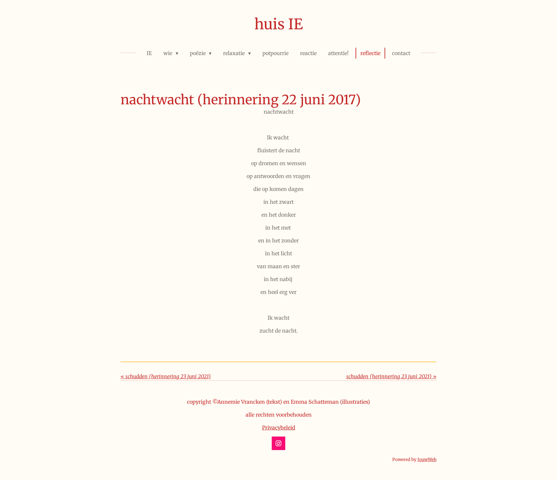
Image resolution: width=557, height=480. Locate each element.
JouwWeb (426, 459)
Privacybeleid (278, 427)
